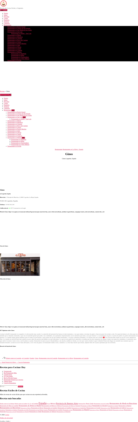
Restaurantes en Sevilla (14, 60)
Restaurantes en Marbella (18, 54)
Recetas (2, 91)
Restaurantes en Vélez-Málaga (20, 59)
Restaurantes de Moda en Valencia (52, 405)
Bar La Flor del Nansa (10, 378)
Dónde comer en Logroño (13, 358)
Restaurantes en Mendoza (15, 37)
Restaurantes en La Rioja (65, 358)
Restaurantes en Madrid (81, 410)
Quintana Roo (82, 403)
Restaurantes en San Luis (15, 32)
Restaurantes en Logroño (81, 358)
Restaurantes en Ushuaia (15, 50)
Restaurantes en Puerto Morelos (17, 43)
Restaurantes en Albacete (86, 405)
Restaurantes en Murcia (94, 410)
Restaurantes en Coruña (93, 408)
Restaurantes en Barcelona (10, 408)
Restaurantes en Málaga (15, 52)
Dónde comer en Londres (21, 403)
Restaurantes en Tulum (14, 42)
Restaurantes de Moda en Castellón (9, 405)
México (52, 403)
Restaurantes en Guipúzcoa (12, 410)
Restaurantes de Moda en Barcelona (123, 403)
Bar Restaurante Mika (10, 373)
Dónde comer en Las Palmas (7, 403)
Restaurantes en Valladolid (63, 411)
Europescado (7, 371)
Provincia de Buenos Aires (67, 403)
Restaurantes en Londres (55, 410)
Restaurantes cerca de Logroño (48, 358)
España (32, 358)
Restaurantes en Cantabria (50, 408)
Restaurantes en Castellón (64, 408)
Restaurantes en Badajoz (125, 405)
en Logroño (25, 358)
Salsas (5, 15)
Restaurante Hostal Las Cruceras (13, 379)
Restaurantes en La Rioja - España (73, 149)
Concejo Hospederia (10, 383)
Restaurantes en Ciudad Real (79, 408)
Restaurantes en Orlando (15, 38)
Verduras (6, 22)
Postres (6, 13)
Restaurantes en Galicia (118, 408)
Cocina (7, 415)
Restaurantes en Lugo (68, 410)
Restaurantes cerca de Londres (101, 403)
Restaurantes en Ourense (118, 410)
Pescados (6, 16)
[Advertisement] (69, 76)
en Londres (35, 403)
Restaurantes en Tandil (14, 48)
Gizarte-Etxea (8, 374)
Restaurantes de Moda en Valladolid (71, 405)
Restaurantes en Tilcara (14, 47)
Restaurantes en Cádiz (105, 408)
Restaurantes (7, 25)
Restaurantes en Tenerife (23, 411)
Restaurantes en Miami (14, 35)
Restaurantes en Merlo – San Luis (21, 33)
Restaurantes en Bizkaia (26, 408)
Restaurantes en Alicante (99, 406)
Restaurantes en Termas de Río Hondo (19, 28)
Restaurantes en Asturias (112, 405)
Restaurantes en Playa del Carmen (18, 40)
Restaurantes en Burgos (37, 408)
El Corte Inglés (8, 376)
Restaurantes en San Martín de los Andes (20, 30)
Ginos (36, 358)
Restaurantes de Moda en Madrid (30, 406)
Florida (48, 403)
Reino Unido (90, 403)
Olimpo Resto (8, 381)
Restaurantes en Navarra (106, 410)
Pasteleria (6, 20)
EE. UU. (29, 403)
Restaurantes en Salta (14, 45)
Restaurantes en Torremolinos (20, 57)
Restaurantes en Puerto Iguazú (16, 27)
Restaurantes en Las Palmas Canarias (38, 410)
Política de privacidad (6, 418)
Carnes (6, 18)
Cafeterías (7, 23)
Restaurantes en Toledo (35, 411)
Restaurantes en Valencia (49, 411)
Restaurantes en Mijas (17, 55)
